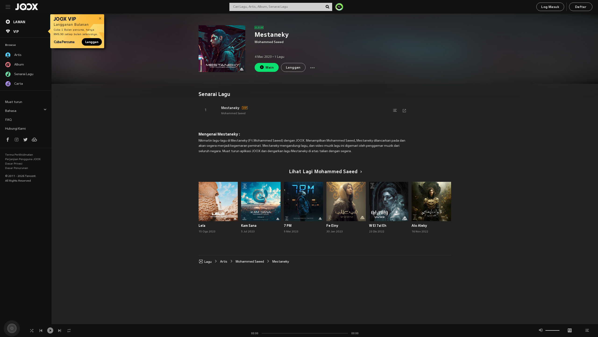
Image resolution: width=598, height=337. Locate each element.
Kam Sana (248, 225)
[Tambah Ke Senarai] (395, 110)
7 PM (288, 225)
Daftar (580, 7)
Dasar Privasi (13, 163)
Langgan (91, 42)
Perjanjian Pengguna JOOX (23, 159)
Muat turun (13, 102)
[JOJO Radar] (339, 6)
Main (270, 68)
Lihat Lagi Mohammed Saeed (323, 172)
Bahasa (10, 111)
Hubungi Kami (15, 129)
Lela (202, 225)
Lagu (208, 262)
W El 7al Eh (377, 225)
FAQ (8, 120)
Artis (223, 262)
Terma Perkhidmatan (19, 155)
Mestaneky (230, 108)
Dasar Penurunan (16, 168)
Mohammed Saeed (269, 42)
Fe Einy (332, 225)
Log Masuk (550, 7)
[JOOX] (26, 6)
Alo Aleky (419, 225)
